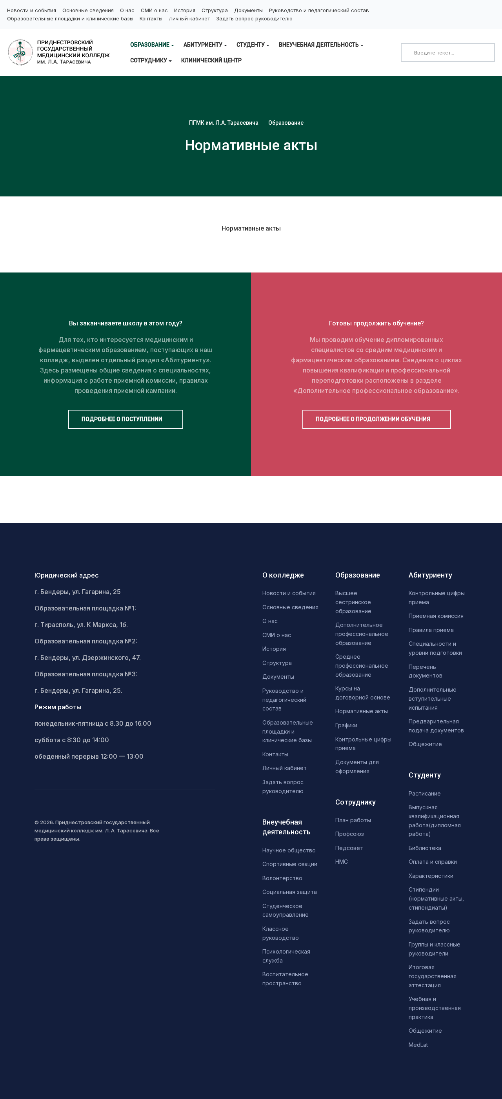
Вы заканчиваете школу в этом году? (125, 323)
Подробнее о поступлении (123, 419)
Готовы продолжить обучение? (376, 323)
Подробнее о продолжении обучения (373, 419)
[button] (152, 45)
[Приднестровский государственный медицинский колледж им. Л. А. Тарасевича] (59, 52)
